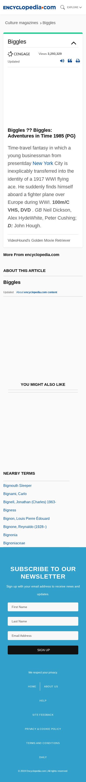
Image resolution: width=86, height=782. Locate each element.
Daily (43, 757)
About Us (51, 686)
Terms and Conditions (43, 743)
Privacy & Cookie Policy (43, 729)
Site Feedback (42, 714)
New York (43, 163)
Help (42, 700)
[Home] (29, 7)
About (36, 292)
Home (32, 686)
